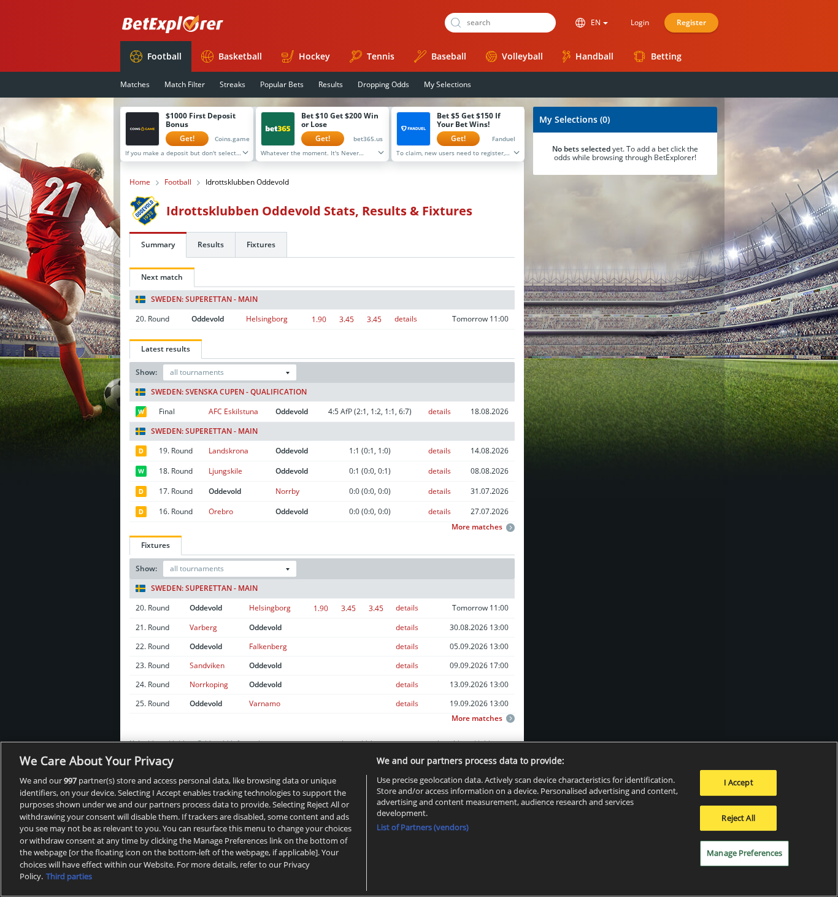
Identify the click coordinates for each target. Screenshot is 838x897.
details (405, 319)
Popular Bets (282, 84)
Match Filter (184, 84)
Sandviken (207, 665)
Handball (594, 56)
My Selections (447, 84)
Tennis (380, 56)
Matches (135, 84)
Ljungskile (225, 471)
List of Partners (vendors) (423, 827)
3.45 (346, 319)
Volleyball (522, 56)
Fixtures (261, 244)
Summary (158, 244)
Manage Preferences (744, 853)
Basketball (240, 56)
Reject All (738, 817)
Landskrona (228, 450)
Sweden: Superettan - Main (204, 299)
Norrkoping (209, 684)
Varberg (203, 627)
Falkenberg (268, 646)
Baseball (448, 56)
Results (330, 84)
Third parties (69, 876)
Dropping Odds (383, 84)
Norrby (287, 491)
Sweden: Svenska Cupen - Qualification (229, 392)
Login (640, 22)
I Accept (738, 782)
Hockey (314, 56)
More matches (477, 527)
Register (691, 22)
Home (139, 182)
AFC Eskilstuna (233, 411)
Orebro (221, 511)
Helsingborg (267, 319)
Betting (666, 56)
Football (164, 56)
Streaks (232, 84)
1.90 (319, 319)
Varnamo (264, 703)
